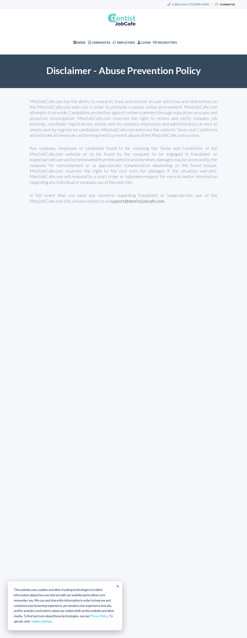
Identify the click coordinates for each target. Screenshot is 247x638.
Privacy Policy (99, 616)
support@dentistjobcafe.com (137, 201)
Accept (117, 586)
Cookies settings (41, 621)
